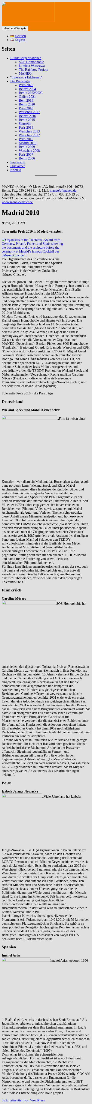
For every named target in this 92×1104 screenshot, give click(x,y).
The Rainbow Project (33, 69)
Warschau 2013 (29, 131)
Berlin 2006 (27, 158)
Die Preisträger (20, 81)
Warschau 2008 (29, 150)
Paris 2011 (26, 139)
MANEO (25, 73)
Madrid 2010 (27, 143)
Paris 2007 (26, 154)
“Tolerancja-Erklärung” (26, 77)
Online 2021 (27, 96)
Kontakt (15, 170)
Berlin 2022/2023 (31, 93)
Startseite (25, 123)
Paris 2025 (26, 85)
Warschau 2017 (29, 112)
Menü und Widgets (15, 28)
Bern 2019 (26, 100)
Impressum (17, 162)
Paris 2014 (26, 127)
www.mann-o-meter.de (17, 202)
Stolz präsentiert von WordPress (23, 1100)
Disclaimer (17, 166)
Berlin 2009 (27, 147)
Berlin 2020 (27, 104)
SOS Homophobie (31, 62)
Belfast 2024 (27, 89)
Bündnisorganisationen (25, 58)
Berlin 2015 (27, 120)
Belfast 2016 (27, 116)
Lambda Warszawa (32, 66)
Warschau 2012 (29, 135)
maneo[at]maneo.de (63, 190)
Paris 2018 (26, 108)
